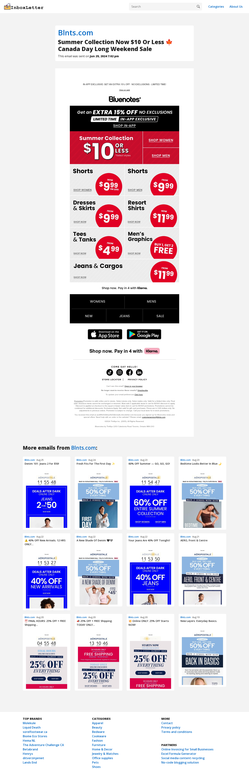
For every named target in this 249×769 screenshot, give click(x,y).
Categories (216, 7)
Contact (167, 723)
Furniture (99, 745)
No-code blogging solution (180, 762)
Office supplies (102, 758)
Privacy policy (170, 727)
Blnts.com (75, 33)
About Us (236, 7)
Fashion (97, 741)
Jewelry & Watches (105, 754)
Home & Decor (102, 749)
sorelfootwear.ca (35, 732)
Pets (95, 762)
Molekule (29, 723)
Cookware (99, 736)
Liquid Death (32, 727)
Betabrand (30, 749)
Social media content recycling (183, 758)
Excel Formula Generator (178, 754)
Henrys (28, 754)
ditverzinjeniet (33, 758)
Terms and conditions (176, 732)
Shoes (96, 767)
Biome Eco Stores (35, 736)
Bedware (98, 732)
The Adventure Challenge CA (43, 745)
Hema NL (29, 741)
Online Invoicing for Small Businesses (187, 749)
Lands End (30, 762)
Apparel (97, 723)
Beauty (97, 727)
